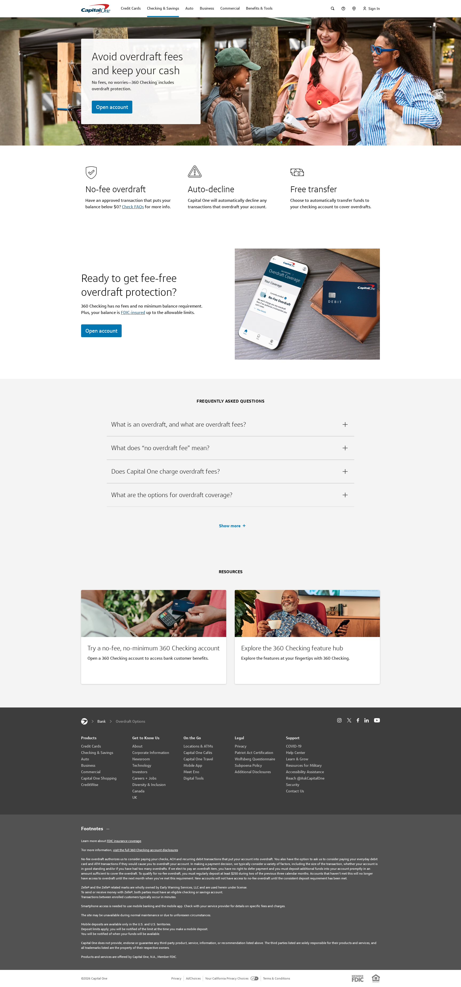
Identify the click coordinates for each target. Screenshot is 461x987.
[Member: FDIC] (357, 978)
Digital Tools (194, 778)
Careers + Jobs (144, 778)
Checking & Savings (97, 752)
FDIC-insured (133, 312)
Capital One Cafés (198, 752)
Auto (85, 759)
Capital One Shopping (99, 778)
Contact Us (295, 791)
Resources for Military (304, 765)
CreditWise (89, 784)
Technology (141, 765)
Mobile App (193, 765)
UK (134, 797)
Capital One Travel (198, 759)
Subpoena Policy (248, 765)
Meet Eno (191, 771)
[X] (349, 720)
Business (88, 765)
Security (292, 784)
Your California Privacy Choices (226, 978)
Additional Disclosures (253, 771)
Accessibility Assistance (305, 771)
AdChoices (193, 978)
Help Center (295, 752)
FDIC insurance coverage (124, 841)
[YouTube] (377, 720)
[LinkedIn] (366, 720)
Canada (138, 791)
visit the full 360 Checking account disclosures (145, 850)
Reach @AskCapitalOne (305, 778)
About (137, 746)
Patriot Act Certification (254, 752)
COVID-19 (293, 746)
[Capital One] (84, 721)
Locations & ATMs (198, 746)
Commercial (90, 771)
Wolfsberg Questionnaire (255, 759)
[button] (230, 424)
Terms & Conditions (276, 978)
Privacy (241, 746)
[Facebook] (358, 720)
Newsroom (141, 759)
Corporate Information (150, 752)
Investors (139, 771)
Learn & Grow (297, 759)
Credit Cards (91, 746)
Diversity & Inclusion (149, 784)
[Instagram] (339, 720)
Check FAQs (133, 207)
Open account (112, 107)
